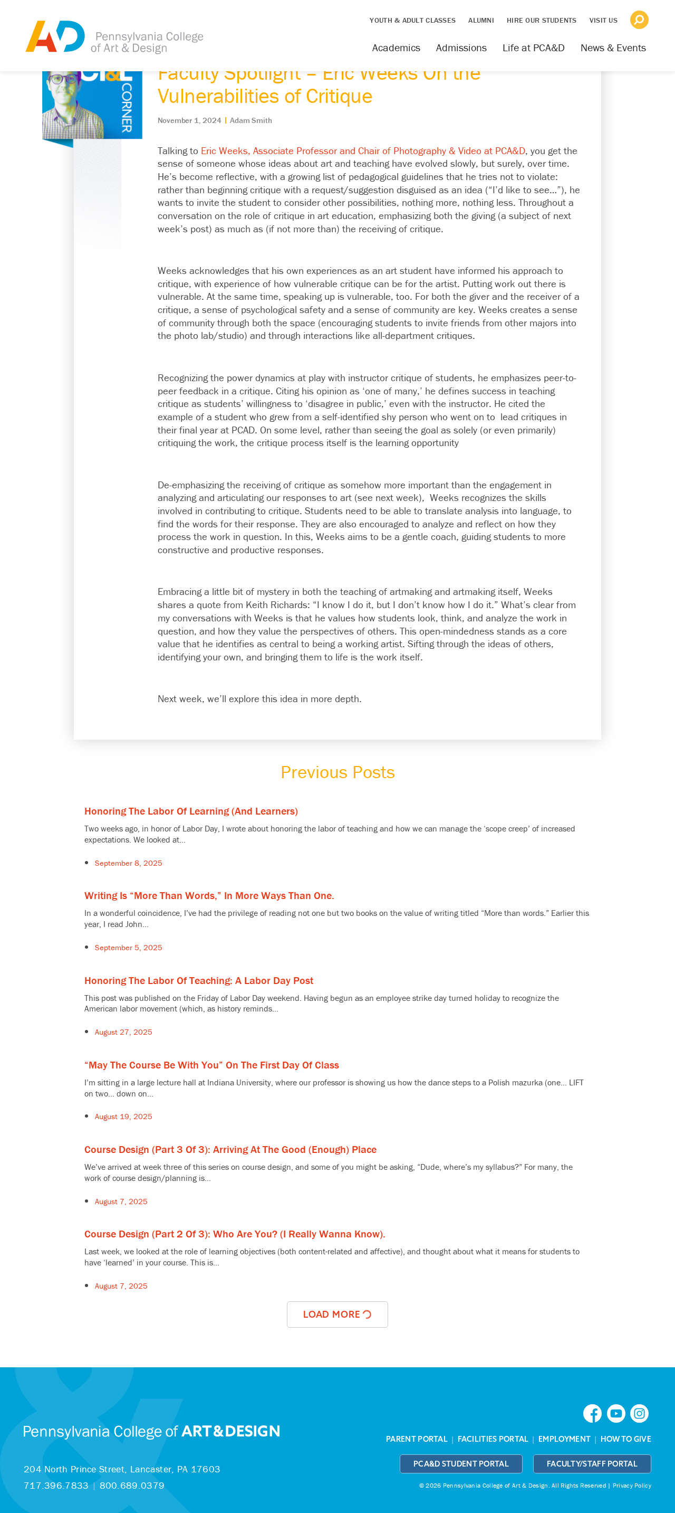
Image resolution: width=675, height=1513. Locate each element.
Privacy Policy (632, 1485)
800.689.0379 (132, 1485)
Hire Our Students (542, 20)
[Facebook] (594, 1413)
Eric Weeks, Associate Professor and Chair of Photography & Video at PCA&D (363, 150)
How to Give (626, 1439)
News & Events (613, 47)
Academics (396, 47)
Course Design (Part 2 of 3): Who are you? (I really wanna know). (234, 1233)
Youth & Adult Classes (413, 20)
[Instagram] (640, 1413)
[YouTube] (618, 1413)
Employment (564, 1439)
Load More (333, 1314)
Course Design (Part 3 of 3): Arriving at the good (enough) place (230, 1149)
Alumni (481, 20)
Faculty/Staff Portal (592, 1464)
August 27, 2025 (123, 1032)
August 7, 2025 (121, 1201)
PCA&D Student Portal (461, 1464)
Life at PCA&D (534, 47)
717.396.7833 (56, 1485)
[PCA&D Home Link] (113, 30)
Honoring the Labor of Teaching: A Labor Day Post (198, 980)
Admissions (461, 47)
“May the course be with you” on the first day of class (211, 1064)
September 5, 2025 (128, 947)
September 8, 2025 (128, 863)
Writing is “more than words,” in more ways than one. (209, 895)
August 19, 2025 (123, 1116)
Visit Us (604, 20)
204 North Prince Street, (122, 1469)
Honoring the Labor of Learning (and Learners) (191, 810)
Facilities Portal (493, 1439)
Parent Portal (417, 1439)
